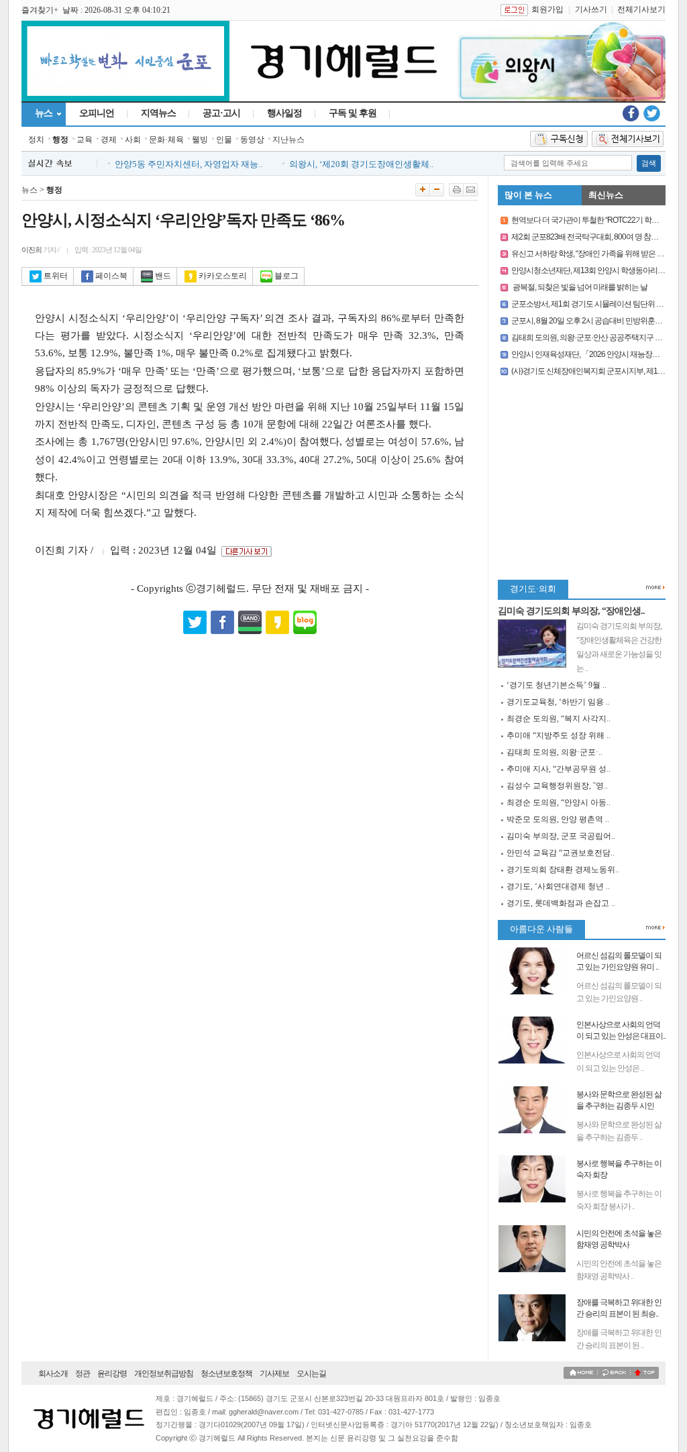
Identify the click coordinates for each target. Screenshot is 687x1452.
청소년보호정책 (226, 1373)
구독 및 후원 (352, 113)
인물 (224, 139)
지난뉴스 (288, 139)
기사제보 (274, 1373)
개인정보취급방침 (163, 1373)
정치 (36, 139)
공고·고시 (221, 113)
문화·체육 (166, 139)
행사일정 (284, 113)
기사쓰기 (591, 9)
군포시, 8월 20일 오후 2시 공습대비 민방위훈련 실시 (594, 320)
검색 (648, 163)
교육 (84, 139)
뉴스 (43, 113)
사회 (133, 139)
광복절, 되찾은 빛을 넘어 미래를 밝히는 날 (579, 287)
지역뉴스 (158, 113)
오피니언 (96, 113)
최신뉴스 (605, 195)
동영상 (252, 139)
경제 (109, 139)
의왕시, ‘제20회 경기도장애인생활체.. (361, 159)
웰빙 (200, 139)
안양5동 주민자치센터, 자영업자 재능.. (188, 159)
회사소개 (53, 1373)
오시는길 (311, 1373)
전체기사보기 (641, 9)
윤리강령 (112, 1373)
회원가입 (547, 9)
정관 (82, 1373)
